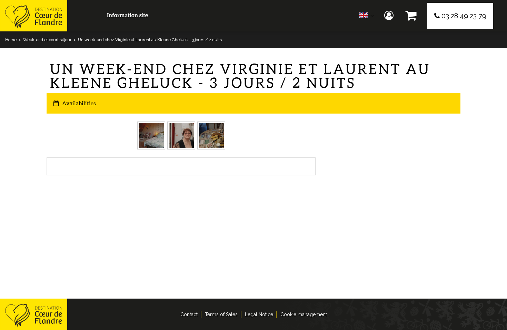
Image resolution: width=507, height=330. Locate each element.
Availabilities (79, 103)
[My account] (389, 16)
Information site (127, 15)
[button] (411, 16)
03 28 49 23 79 (463, 16)
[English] (366, 17)
